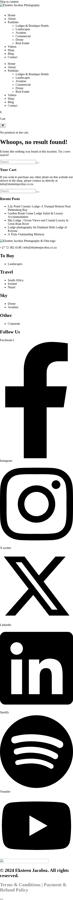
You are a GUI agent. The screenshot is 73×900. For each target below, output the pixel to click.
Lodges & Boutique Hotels (32, 25)
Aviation (21, 32)
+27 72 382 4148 (10, 247)
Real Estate (22, 43)
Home (11, 15)
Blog (11, 53)
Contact (12, 57)
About (12, 18)
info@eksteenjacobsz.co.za (16, 184)
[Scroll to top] (1, 899)
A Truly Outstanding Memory (26, 234)
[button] (3, 126)
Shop (11, 50)
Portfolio (13, 22)
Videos (12, 46)
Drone (19, 39)
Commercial (23, 36)
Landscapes (23, 29)
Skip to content (9, 1)
